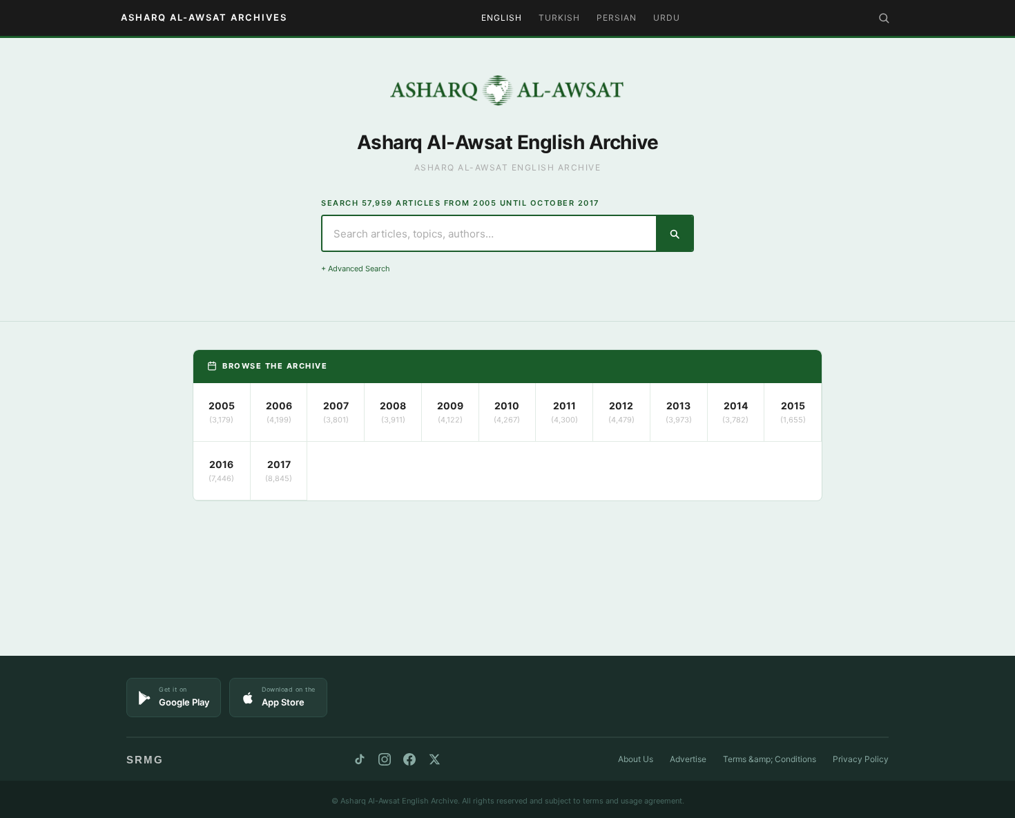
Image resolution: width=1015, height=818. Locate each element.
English (501, 17)
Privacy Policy (861, 759)
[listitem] (222, 412)
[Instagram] (384, 759)
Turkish (559, 17)
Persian (617, 17)
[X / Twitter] (434, 759)
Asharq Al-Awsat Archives (204, 17)
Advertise (688, 759)
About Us (635, 759)
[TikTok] (360, 759)
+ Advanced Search (355, 268)
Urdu (666, 17)
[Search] (883, 18)
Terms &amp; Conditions (769, 759)
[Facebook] (409, 759)
